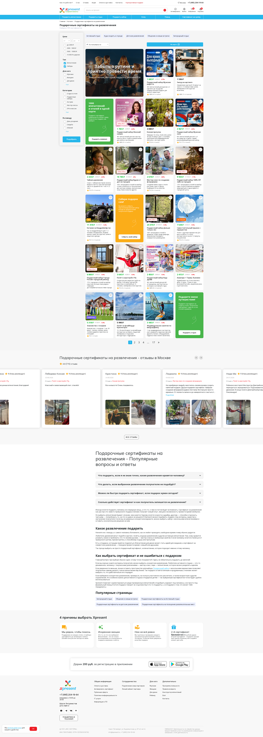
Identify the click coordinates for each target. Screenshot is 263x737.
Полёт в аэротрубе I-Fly (126, 278)
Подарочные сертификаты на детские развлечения (117, 604)
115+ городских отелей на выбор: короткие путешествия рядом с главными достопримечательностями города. (99, 285)
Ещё (67, 84)
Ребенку (152, 695)
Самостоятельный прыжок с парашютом (189, 229)
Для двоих (153, 692)
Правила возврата (169, 689)
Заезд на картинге (184, 82)
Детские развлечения (135, 36)
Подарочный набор (161, 568)
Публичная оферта (101, 692)
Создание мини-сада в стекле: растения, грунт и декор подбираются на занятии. (157, 186)
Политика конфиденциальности (105, 695)
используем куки (14, 728)
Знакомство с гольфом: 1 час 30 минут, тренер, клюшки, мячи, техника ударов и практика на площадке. (98, 331)
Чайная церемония (95, 180)
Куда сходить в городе (113, 36)
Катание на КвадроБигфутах (99, 228)
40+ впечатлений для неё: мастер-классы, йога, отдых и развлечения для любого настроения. (129, 138)
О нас (78, 3)
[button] (196, 358)
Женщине (153, 689)
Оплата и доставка (105, 3)
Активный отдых (93, 36)
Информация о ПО (100, 702)
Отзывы (86, 3)
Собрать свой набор (129, 237)
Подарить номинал (99, 139)
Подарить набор (119, 17)
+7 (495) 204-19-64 (195, 3)
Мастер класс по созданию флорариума (158, 181)
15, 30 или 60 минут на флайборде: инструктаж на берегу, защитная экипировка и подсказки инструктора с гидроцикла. (129, 332)
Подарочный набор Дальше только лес (158, 229)
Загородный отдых (181, 36)
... (148, 342)
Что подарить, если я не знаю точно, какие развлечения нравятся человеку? (141, 475)
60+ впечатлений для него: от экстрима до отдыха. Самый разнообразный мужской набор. (188, 138)
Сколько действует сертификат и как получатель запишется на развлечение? (142, 502)
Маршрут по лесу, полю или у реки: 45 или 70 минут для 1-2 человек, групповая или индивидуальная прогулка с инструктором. (159, 137)
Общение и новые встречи (158, 36)
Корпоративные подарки (134, 3)
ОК (33, 729)
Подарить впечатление (71, 17)
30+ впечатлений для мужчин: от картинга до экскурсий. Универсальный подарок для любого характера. (158, 89)
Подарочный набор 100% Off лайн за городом (189, 181)
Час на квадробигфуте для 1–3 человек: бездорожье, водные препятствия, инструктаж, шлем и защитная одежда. (99, 233)
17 (153, 342)
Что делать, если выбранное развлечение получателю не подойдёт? (137, 484)
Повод (167, 17)
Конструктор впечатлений (172, 692)
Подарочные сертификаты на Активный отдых (160, 599)
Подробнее (170, 395)
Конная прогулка (154, 132)
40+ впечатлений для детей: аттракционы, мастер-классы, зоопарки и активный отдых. (157, 284)
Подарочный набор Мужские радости (159, 83)
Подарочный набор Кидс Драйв (157, 279)
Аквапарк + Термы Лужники (188, 278)
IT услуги (97, 699)
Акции (94, 3)
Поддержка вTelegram (69, 718)
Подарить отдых (95, 17)
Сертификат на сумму (191, 17)
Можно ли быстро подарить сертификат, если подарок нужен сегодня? (138, 493)
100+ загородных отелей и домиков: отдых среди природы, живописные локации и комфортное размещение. (158, 235)
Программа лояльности (171, 686)
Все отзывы (131, 437)
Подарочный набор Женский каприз (129, 133)
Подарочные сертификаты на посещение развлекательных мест (168, 604)
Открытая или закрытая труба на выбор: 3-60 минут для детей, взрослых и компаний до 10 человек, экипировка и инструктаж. (129, 283)
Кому (143, 17)
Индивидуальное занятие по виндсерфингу (159, 326)
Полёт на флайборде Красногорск (125, 326)
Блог (164, 695)
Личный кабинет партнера (131, 689)
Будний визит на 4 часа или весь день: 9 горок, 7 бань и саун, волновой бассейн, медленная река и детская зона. (189, 283)
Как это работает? (66, 3)
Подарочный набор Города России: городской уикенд (98, 279)
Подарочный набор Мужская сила (189, 133)
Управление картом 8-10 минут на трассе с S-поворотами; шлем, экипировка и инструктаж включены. (189, 87)
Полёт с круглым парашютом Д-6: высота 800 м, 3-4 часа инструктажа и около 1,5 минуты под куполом (188, 235)
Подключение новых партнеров (133, 686)
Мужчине (153, 686)
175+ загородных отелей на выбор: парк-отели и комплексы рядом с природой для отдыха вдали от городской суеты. (189, 187)
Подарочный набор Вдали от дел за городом (129, 181)
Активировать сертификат (103, 689)
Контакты (119, 3)
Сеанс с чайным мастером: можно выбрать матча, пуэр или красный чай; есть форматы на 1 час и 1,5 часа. (99, 185)
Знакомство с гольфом (96, 326)
